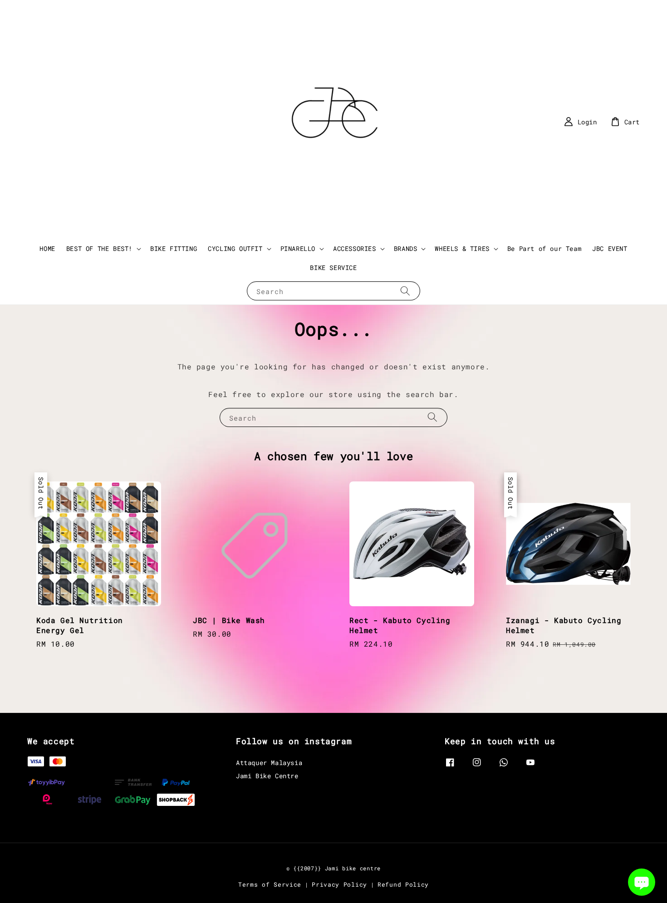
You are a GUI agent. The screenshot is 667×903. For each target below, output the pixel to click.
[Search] (405, 290)
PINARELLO (297, 249)
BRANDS (405, 249)
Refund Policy (403, 884)
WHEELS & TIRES (462, 249)
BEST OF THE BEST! (99, 249)
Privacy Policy (339, 884)
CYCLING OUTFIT (235, 249)
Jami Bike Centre (267, 775)
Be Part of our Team (544, 248)
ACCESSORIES (354, 249)
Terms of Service (269, 884)
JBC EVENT (609, 248)
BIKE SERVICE (333, 267)
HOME (47, 248)
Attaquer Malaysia (269, 763)
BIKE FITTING (173, 248)
